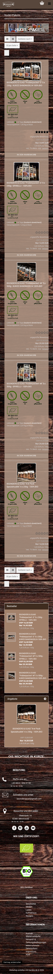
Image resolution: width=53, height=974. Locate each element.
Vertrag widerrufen (12, 962)
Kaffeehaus (31, 913)
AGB (28, 954)
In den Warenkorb (26, 155)
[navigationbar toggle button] (49, 3)
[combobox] (25, 39)
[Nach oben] (44, 969)
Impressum (31, 951)
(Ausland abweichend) (33, 122)
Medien (29, 907)
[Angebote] (45, 699)
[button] (7, 39)
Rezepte (29, 916)
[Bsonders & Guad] (7, 4)
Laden (29, 910)
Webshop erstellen (17, 970)
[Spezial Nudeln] (26, 714)
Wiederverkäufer (33, 936)
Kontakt (29, 933)
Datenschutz (31, 948)
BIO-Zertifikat (26, 887)
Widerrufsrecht (32, 945)
